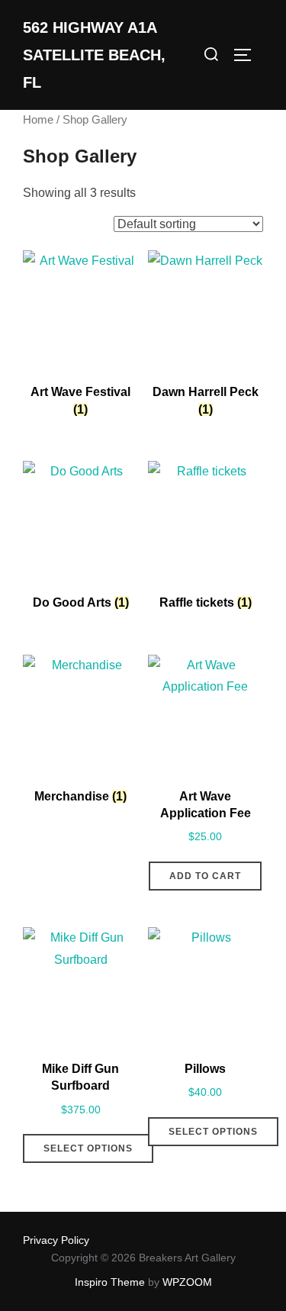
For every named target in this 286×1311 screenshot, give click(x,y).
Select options (88, 1148)
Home (38, 120)
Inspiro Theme (110, 1282)
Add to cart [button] (205, 876)
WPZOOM (187, 1282)
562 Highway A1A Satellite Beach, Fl (94, 55)
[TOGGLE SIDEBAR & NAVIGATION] (248, 55)
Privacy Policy (56, 1240)
